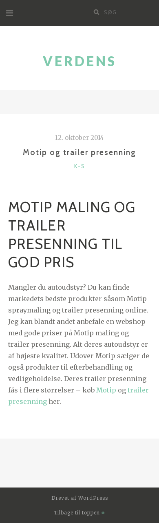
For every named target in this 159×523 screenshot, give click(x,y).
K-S (79, 166)
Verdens (80, 61)
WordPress (93, 498)
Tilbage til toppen (78, 513)
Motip (106, 390)
